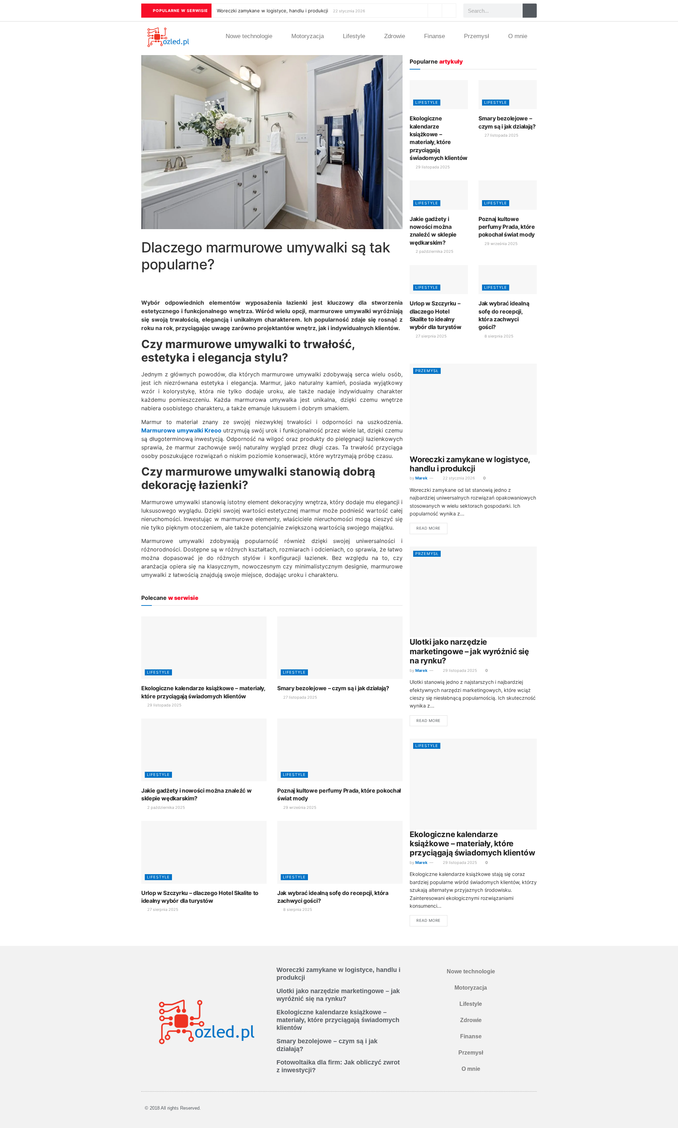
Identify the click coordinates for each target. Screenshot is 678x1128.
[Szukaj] (530, 11)
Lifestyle (354, 36)
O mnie (517, 36)
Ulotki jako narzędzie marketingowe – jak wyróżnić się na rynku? (469, 651)
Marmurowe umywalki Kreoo (181, 430)
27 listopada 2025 (299, 697)
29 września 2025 (299, 807)
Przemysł (476, 36)
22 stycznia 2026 (458, 478)
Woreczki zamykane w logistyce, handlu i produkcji (272, 10)
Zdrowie (394, 36)
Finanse (434, 36)
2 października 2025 (165, 807)
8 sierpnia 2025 (297, 909)
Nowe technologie (249, 36)
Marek (421, 478)
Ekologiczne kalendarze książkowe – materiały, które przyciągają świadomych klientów (472, 844)
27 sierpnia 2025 (162, 909)
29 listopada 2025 (164, 705)
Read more (428, 528)
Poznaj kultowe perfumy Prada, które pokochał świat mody (506, 226)
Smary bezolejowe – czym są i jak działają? (333, 688)
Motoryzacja (307, 36)
